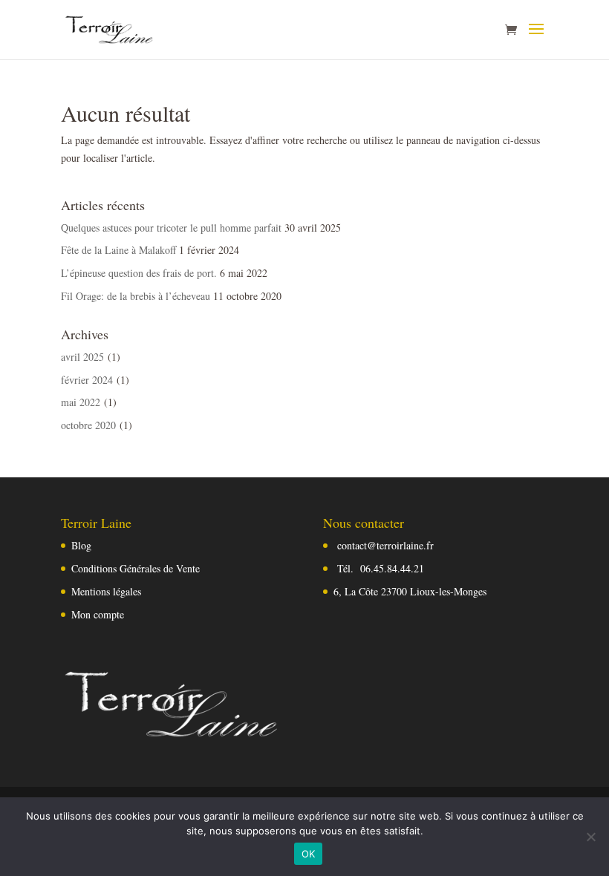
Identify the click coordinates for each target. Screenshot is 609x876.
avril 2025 (82, 357)
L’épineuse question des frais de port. (139, 273)
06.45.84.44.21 (392, 568)
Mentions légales (106, 591)
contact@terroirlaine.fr (385, 545)
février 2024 (87, 380)
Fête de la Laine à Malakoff (118, 250)
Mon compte (97, 614)
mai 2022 (80, 402)
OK (309, 854)
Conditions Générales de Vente (135, 568)
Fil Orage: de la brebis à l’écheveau (135, 296)
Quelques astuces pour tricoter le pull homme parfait (171, 227)
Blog (81, 545)
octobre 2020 (88, 425)
